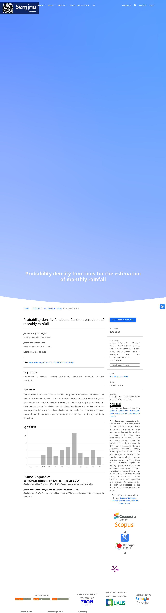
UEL (93, 5)
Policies (61, 5)
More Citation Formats (120, 365)
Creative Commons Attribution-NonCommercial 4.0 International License (125, 413)
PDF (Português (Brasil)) (123, 320)
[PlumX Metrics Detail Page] (115, 569)
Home (26, 308)
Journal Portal (83, 5)
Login (151, 5)
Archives (36, 308)
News (72, 5)
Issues (51, 5)
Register (142, 5)
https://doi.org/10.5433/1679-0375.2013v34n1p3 (51, 362)
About (41, 5)
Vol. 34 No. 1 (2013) (53, 308)
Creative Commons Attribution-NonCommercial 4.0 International (124, 501)
